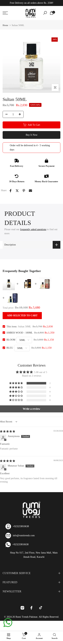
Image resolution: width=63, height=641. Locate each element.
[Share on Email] (30, 190)
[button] (16, 383)
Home (5, 25)
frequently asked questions (33, 229)
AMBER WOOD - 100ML (19, 332)
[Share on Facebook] (10, 190)
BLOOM (10, 339)
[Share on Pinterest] (23, 190)
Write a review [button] (31, 408)
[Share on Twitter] (17, 190)
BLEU (9, 348)
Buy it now (31, 135)
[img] (7, 431)
